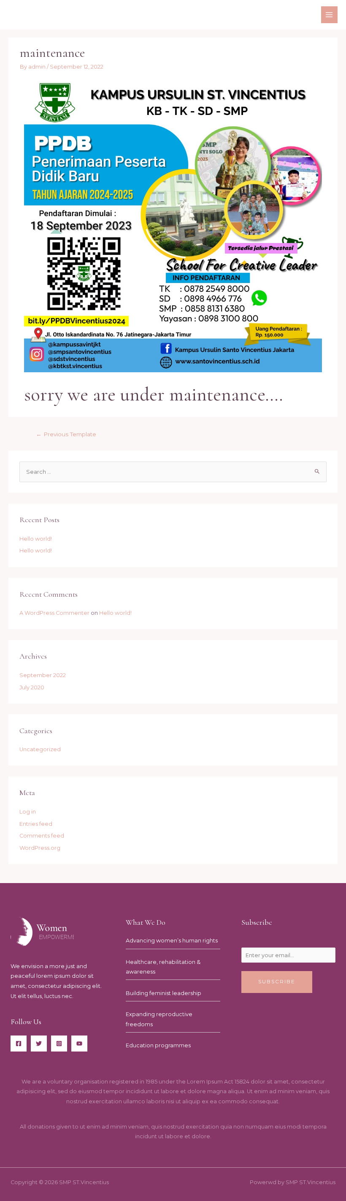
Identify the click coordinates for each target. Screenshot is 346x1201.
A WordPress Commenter (54, 613)
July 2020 (31, 687)
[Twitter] (39, 1044)
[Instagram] (59, 1044)
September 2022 (42, 675)
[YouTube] (79, 1044)
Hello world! (35, 539)
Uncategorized (40, 749)
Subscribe (276, 982)
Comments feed (41, 836)
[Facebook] (19, 1044)
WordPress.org (39, 848)
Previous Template (66, 434)
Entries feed (35, 824)
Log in (27, 812)
